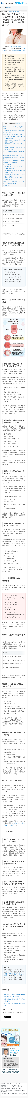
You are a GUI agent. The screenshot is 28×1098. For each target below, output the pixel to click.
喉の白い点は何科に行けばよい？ (12, 155)
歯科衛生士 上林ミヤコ (18, 50)
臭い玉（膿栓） (16, 11)
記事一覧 (9, 1083)
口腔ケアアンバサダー (16, 46)
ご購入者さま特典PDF (17, 1087)
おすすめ (3, 1083)
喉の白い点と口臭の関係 (10, 162)
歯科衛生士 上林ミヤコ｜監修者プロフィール (11, 1088)
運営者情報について (5, 1085)
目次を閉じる (19, 123)
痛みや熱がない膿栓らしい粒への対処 (13, 160)
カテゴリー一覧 (15, 1085)
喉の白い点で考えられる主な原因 (12, 134)
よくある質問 (7, 164)
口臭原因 (10, 11)
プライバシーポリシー (18, 1083)
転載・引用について (5, 1087)
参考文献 (6, 185)
